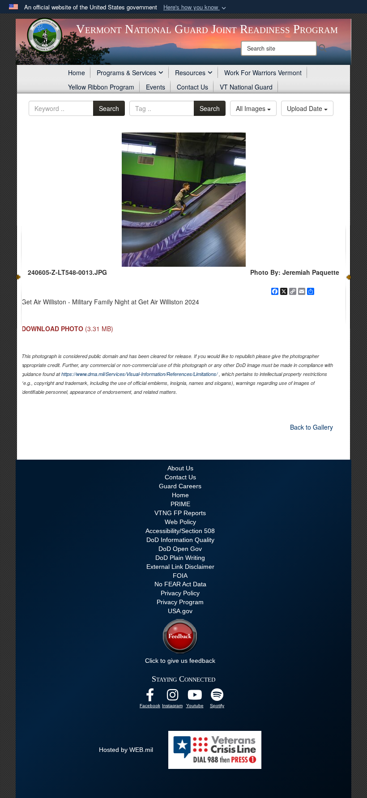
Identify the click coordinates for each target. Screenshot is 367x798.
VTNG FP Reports (180, 512)
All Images (251, 108)
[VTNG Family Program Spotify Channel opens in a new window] (217, 697)
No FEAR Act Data (180, 584)
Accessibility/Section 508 (180, 530)
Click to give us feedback (180, 660)
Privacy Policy (180, 593)
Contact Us (192, 86)
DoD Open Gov (180, 548)
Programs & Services (126, 72)
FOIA (180, 575)
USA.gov (180, 611)
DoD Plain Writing (180, 557)
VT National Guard (246, 86)
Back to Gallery (311, 426)
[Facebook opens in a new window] (150, 697)
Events (155, 86)
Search (109, 108)
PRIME (180, 504)
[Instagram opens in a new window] (172, 697)
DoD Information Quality (180, 539)
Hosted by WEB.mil (126, 749)
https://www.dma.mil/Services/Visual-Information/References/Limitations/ (139, 374)
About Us (180, 468)
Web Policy (180, 521)
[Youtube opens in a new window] (195, 697)
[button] (195, 7)
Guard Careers (180, 486)
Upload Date (305, 108)
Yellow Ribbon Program (101, 86)
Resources (190, 72)
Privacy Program (180, 602)
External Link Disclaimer (180, 566)
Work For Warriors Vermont (263, 72)
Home (76, 72)
